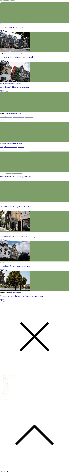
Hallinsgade (6, 389)
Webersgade (6, 381)
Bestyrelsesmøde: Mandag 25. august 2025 (14, 236)
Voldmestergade (6, 391)
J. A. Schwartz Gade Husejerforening (10, 376)
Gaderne (3, 380)
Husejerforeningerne (5, 374)
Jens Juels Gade (6, 383)
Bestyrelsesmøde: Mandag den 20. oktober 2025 (16, 206)
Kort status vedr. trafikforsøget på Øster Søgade (16, 57)
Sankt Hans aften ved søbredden (11, 27)
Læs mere (2, 30)
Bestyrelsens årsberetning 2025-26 (12, 147)
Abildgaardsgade (6, 384)
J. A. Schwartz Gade (7, 390)
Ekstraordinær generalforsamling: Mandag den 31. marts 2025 (21, 296)
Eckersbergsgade (6, 385)
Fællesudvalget (6, 379)
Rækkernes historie (5, 392)
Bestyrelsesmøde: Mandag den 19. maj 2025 (15, 266)
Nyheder (3, 394)
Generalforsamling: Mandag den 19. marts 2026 (16, 117)
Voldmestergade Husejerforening (9, 378)
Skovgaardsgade (6, 387)
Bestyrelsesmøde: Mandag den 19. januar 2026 (16, 176)
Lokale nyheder (23, 53)
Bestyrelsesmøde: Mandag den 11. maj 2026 (15, 87)
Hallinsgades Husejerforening (9, 377)
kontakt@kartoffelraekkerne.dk (3, 399)
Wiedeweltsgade (6, 382)
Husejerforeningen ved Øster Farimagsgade (13, 23)
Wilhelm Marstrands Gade (8, 386)
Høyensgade (6, 388)
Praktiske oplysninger (5, 393)
